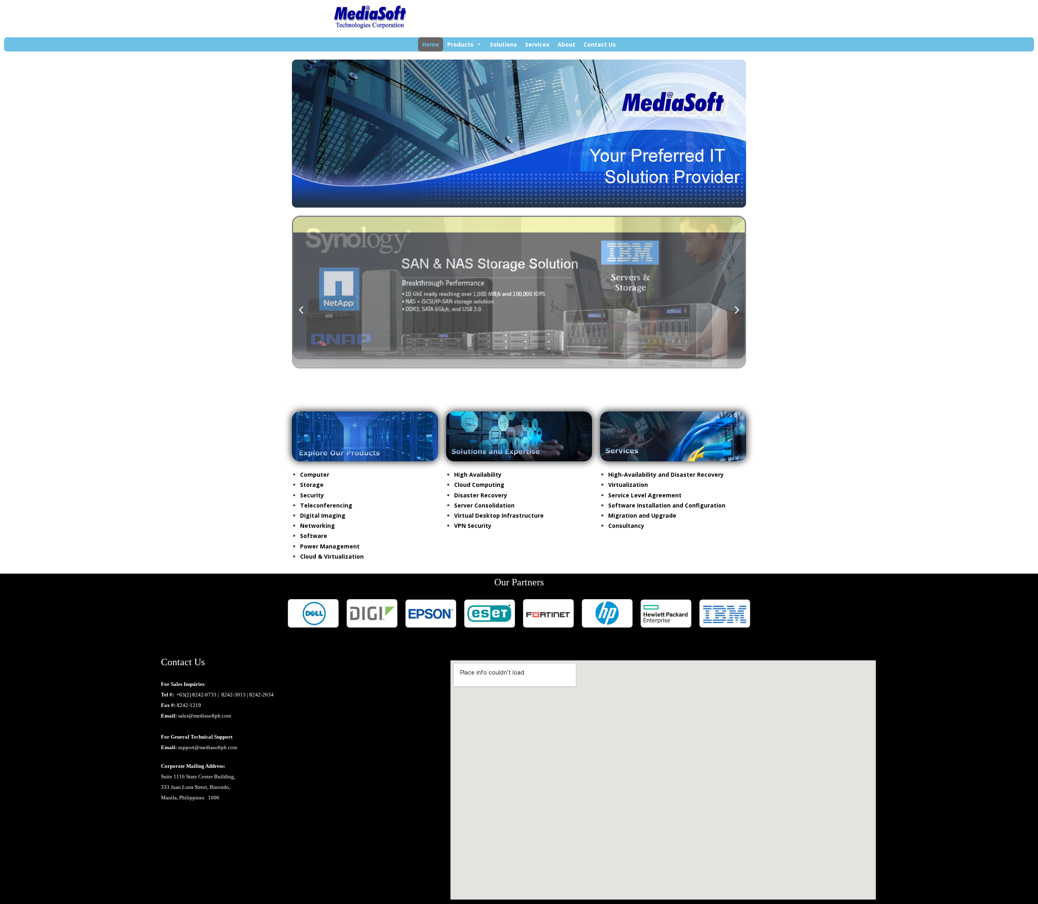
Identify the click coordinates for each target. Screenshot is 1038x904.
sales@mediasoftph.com (204, 716)
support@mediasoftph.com (207, 747)
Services (537, 44)
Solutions (503, 44)
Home (430, 44)
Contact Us (599, 44)
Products (460, 44)
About (566, 44)
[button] (301, 309)
